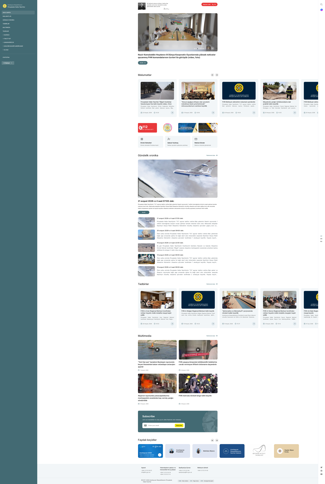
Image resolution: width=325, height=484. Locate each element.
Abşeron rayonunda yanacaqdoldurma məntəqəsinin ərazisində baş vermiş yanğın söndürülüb (155, 398)
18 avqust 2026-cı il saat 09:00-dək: (170, 267)
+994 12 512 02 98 (184, 470)
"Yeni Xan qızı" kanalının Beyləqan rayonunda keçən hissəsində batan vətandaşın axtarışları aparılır (156, 364)
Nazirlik (6, 35)
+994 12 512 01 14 (165, 474)
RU (321, 241)
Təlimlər (6, 31)
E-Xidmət (7, 63)
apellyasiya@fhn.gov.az (185, 472)
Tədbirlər (6, 23)
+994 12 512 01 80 (202, 470)
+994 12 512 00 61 (146, 470)
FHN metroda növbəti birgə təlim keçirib (195, 396)
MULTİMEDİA (6, 27)
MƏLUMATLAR (7, 16)
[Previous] (208, 48)
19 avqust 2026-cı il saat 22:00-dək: (170, 243)
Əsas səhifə (7, 12)
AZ (321, 236)
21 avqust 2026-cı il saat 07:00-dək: (170, 218)
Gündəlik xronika (8, 20)
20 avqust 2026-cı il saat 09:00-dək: (170, 230)
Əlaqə (6, 50)
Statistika (6, 57)
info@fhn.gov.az (145, 472)
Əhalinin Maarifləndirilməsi (13, 46)
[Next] (212, 48)
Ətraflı (141, 62)
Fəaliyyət (7, 38)
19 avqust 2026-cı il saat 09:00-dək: (170, 255)
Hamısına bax (210, 155)
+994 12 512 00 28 (165, 472)
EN (321, 238)
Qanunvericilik (9, 42)
